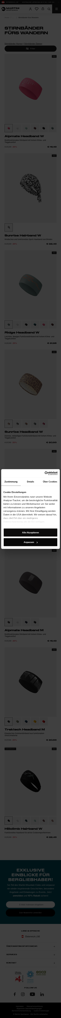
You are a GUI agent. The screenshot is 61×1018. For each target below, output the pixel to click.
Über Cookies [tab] (50, 481)
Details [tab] (30, 481)
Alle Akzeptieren (30, 532)
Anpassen (29, 542)
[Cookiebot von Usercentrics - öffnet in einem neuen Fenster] (45, 473)
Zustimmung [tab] (11, 481)
